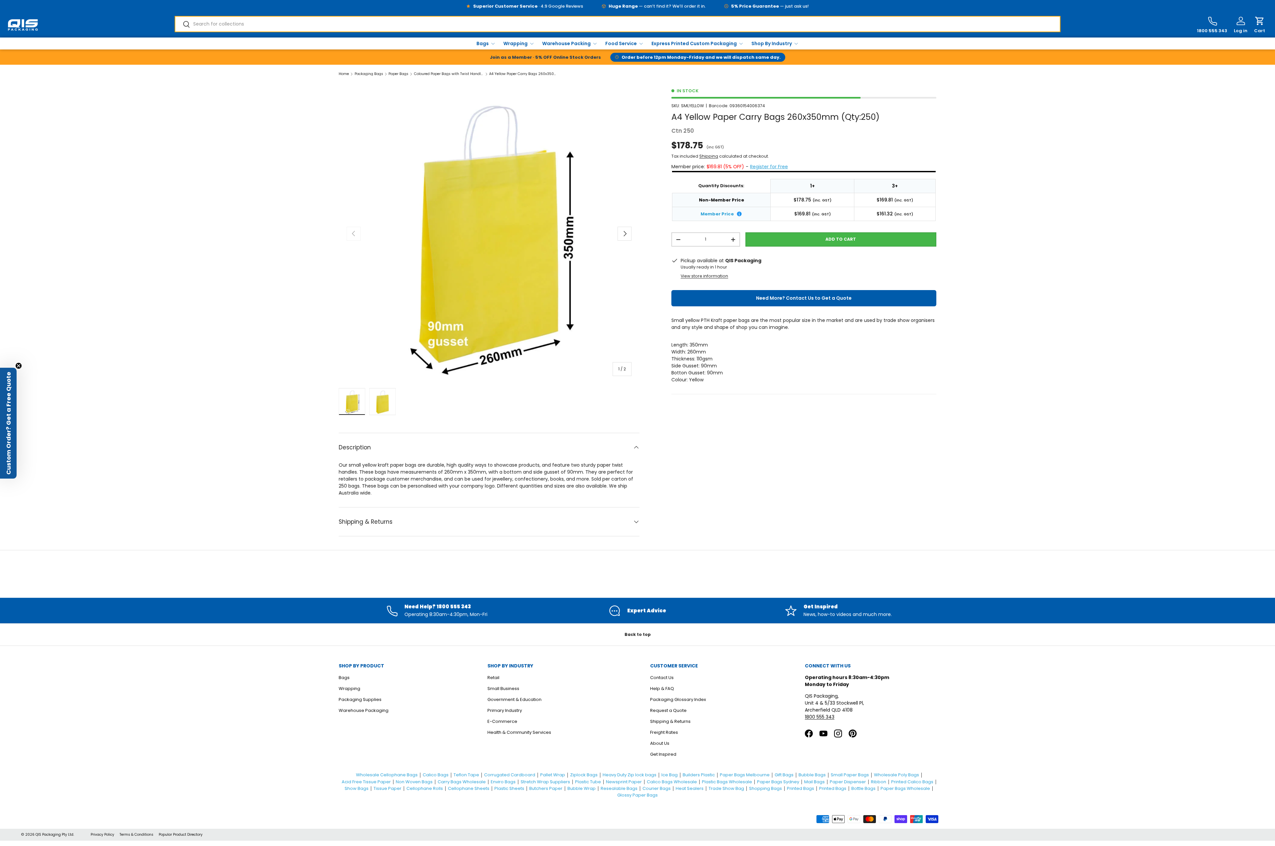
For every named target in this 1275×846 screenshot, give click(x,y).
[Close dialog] (695, 329)
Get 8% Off (637, 487)
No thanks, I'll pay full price (637, 510)
